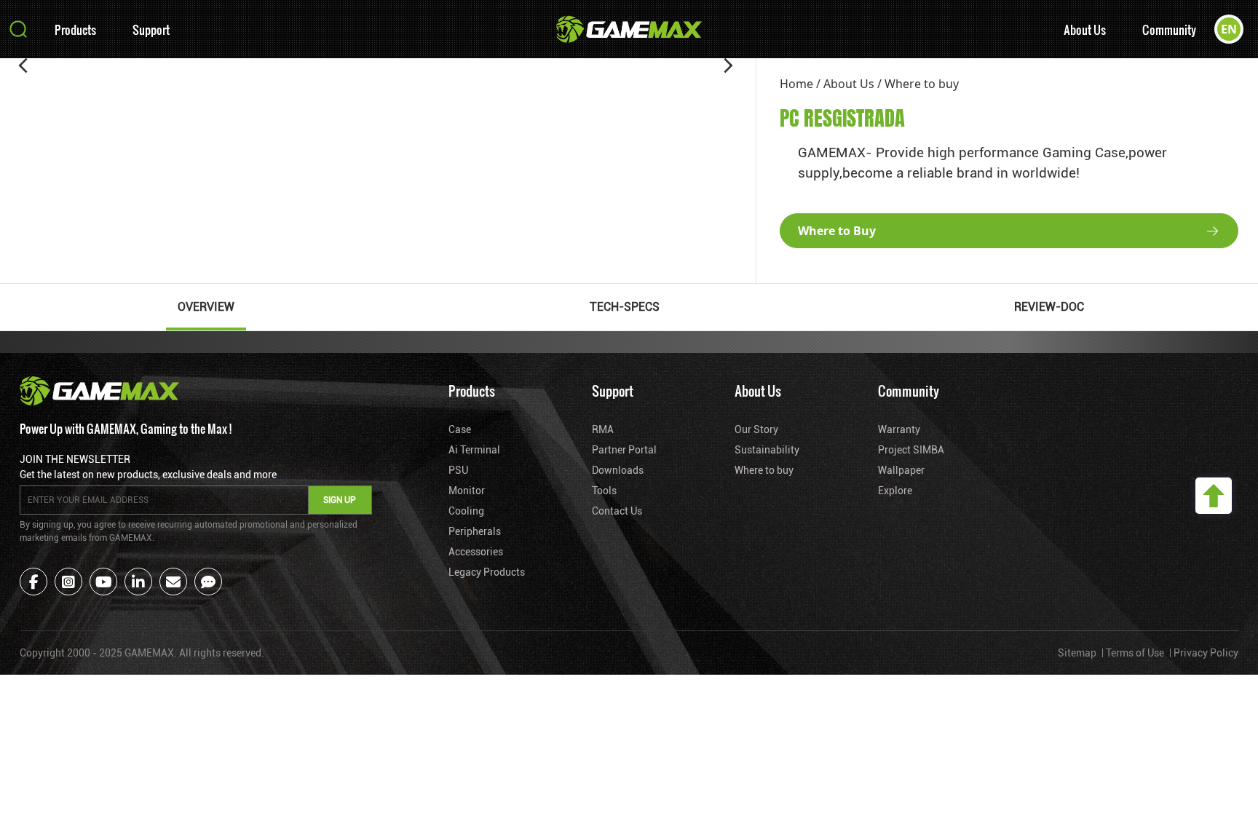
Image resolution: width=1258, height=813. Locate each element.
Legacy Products (486, 572)
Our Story (756, 429)
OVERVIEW (206, 307)
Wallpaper (901, 470)
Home (796, 84)
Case (459, 429)
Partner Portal (624, 450)
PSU (458, 470)
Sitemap (1077, 653)
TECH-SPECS (625, 307)
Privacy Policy (1206, 653)
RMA (603, 429)
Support (151, 29)
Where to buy (922, 84)
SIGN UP (339, 500)
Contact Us (617, 511)
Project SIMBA (911, 450)
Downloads (618, 470)
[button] (23, 65)
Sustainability (767, 450)
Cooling (466, 511)
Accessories (475, 552)
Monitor (466, 490)
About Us (1085, 29)
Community (1169, 29)
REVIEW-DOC (1049, 307)
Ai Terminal (474, 450)
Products (75, 29)
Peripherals (474, 531)
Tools (604, 490)
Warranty (899, 429)
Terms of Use (1135, 653)
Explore (895, 490)
